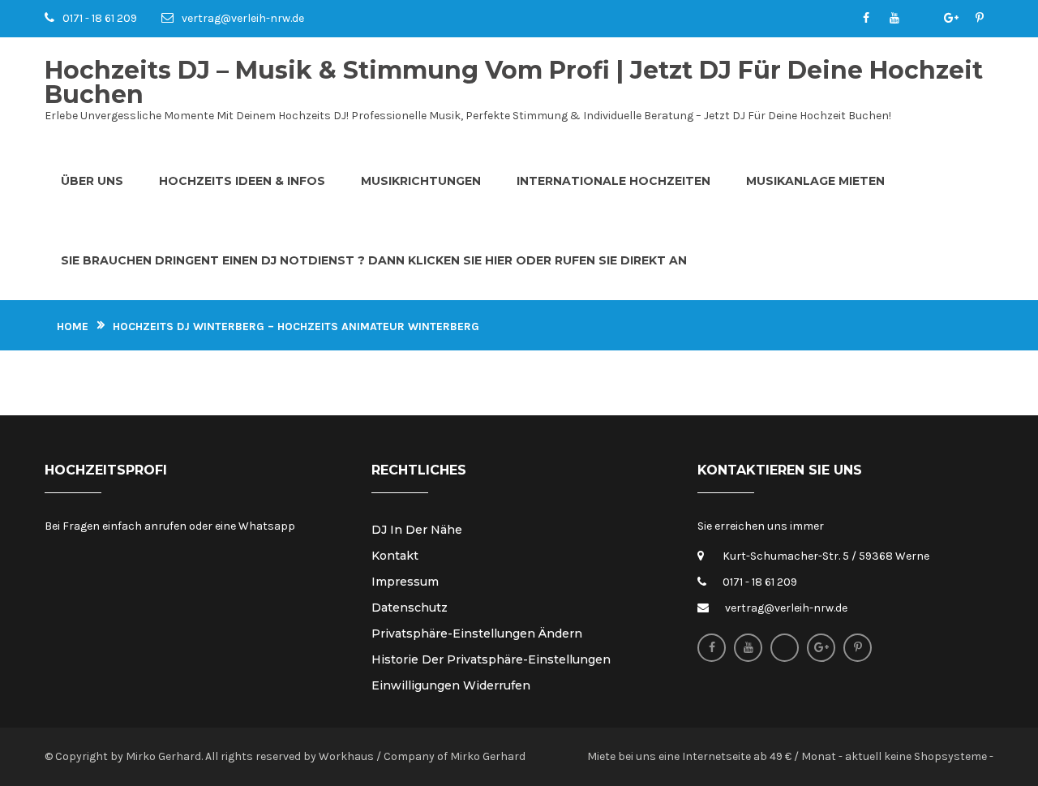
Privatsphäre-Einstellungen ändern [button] (476, 633)
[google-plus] (951, 18)
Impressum (405, 581)
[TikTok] (922, 18)
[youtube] (894, 18)
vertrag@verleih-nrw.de (243, 18)
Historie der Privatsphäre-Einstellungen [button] (491, 659)
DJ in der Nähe (416, 529)
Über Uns (92, 181)
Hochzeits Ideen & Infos (242, 181)
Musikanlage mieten (815, 181)
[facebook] (865, 18)
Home (72, 326)
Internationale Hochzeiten (613, 181)
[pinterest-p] (979, 18)
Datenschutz (409, 607)
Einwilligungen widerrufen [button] (450, 685)
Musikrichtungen (421, 181)
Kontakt (394, 555)
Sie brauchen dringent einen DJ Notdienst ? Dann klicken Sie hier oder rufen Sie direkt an (374, 260)
